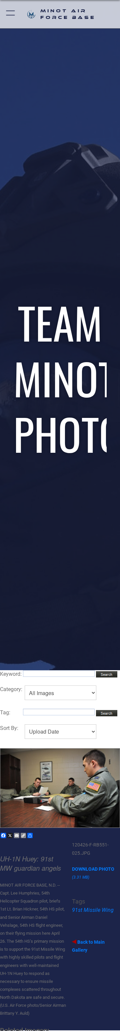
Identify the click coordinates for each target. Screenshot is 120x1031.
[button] (11, 14)
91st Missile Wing (93, 910)
